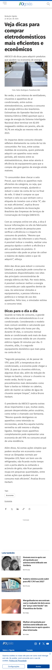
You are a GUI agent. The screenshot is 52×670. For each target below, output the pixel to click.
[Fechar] (49, 655)
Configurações (13, 666)
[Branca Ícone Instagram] (35, 643)
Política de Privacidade (18, 660)
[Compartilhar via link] (23, 509)
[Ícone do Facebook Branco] (39, 643)
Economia (9, 495)
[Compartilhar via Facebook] (6, 509)
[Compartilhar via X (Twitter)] (12, 509)
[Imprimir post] (29, 509)
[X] (43, 643)
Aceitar (38, 666)
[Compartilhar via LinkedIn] (17, 509)
